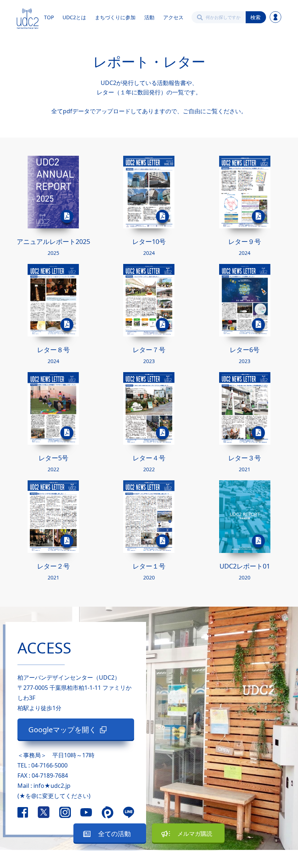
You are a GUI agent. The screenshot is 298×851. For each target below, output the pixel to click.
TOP (49, 17)
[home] (28, 17)
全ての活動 (114, 833)
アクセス (173, 17)
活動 (149, 17)
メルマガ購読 (194, 834)
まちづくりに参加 (115, 17)
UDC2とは (74, 17)
